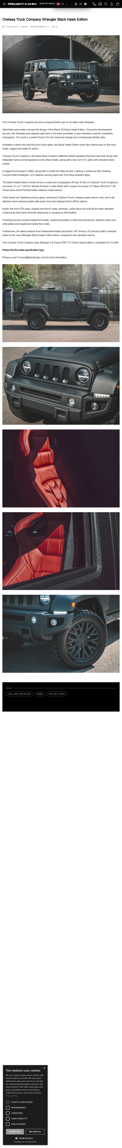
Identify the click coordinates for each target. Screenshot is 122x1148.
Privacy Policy (12, 1095)
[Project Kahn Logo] (22, 4)
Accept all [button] (15, 1131)
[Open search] (106, 4)
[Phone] (94, 4)
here (41, 250)
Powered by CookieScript (25, 1142)
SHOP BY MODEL (47, 4)
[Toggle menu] (4, 4)
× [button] (44, 1068)
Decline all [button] (35, 1131)
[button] (25, 1138)
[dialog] (25, 1105)
